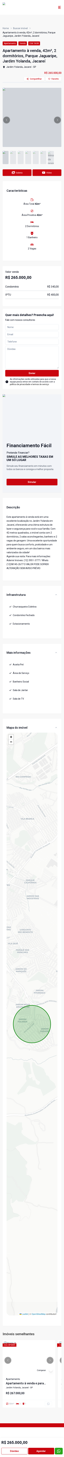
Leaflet (24, 1313)
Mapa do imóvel (17, 727)
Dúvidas (14, 1451)
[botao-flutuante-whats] (59, 1451)
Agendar (41, 1451)
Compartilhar (36, 79)
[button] (6, 120)
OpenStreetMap (39, 1313)
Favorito (55, 79)
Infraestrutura (16, 594)
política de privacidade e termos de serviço (29, 384)
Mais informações (19, 652)
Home (6, 28)
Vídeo (49, 172)
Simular (32, 482)
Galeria (19, 172)
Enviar (32, 373)
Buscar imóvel (20, 28)
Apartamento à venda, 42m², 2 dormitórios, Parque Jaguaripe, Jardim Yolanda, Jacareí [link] (29, 34)
